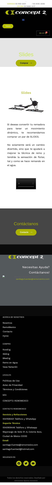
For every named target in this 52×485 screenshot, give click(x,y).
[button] (23, 20)
